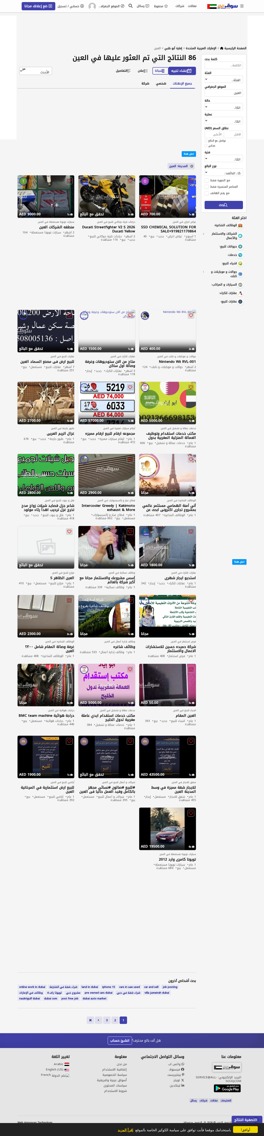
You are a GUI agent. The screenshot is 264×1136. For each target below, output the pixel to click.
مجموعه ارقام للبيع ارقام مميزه (110, 433)
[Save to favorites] (191, 181)
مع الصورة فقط (220, 180)
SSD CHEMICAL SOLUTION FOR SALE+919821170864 (168, 229)
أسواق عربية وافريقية (112, 1080)
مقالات (192, 6)
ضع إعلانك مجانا (36, 6)
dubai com (50, 998)
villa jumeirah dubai (157, 992)
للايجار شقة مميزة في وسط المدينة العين (173, 789)
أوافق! (245, 1129)
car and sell (151, 987)
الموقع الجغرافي (109, 6)
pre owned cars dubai (98, 992)
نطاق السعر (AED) (217, 128)
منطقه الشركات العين (56, 227)
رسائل (141, 6)
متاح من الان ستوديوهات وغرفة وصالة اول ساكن (110, 364)
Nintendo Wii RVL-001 (177, 362)
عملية (208, 114)
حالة (207, 100)
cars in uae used (129, 987)
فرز (23, 69)
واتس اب (175, 1064)
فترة (207, 152)
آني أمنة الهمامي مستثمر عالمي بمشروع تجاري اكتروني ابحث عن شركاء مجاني (169, 508)
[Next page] (98, 1020)
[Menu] (242, 6)
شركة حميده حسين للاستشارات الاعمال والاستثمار (171, 649)
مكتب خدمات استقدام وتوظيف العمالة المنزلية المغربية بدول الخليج (171, 435)
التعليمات (226, 1100)
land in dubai (90, 987)
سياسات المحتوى (115, 1085)
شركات (180, 6)
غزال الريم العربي (60, 433)
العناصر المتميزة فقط (224, 187)
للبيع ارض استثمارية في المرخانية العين (47, 789)
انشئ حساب (119, 1040)
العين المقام (186, 715)
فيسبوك (175, 1069)
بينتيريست (174, 1075)
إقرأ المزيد (125, 1129)
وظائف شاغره (124, 647)
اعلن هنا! (239, 562)
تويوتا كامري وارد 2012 (177, 859)
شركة (145, 83)
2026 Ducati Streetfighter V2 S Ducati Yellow (108, 229)
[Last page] (90, 1020)
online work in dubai (32, 987)
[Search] (130, 5)
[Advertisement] (220, 371)
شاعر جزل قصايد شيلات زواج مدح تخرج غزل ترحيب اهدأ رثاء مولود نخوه (47, 508)
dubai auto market (94, 998)
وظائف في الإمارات (31, 992)
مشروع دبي (73, 992)
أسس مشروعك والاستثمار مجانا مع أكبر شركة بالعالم (107, 580)
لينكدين (176, 1085)
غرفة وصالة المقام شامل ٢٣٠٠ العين (49, 649)
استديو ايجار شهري (180, 578)
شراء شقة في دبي (128, 992)
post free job (69, 998)
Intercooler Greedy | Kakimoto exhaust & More (108, 508)
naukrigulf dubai (29, 998)
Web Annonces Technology (35, 1122)
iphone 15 (108, 987)
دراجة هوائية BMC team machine (46, 715)
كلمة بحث (211, 59)
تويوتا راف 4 (54, 992)
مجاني (211, 145)
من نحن (122, 1064)
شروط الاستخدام (115, 1091)
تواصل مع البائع (217, 140)
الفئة (208, 73)
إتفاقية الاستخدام (114, 1069)
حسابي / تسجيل (69, 6)
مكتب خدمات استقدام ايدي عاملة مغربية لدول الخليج (108, 717)
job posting (170, 987)
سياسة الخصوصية (115, 1075)
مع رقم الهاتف (220, 193)
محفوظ (159, 6)
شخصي (161, 83)
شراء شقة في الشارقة (63, 987)
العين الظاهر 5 (62, 578)
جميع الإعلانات (182, 83)
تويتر (177, 1080)
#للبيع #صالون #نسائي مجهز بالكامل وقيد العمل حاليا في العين (107, 789)
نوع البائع (211, 166)
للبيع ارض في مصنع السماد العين (47, 362)
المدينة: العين (178, 166)
